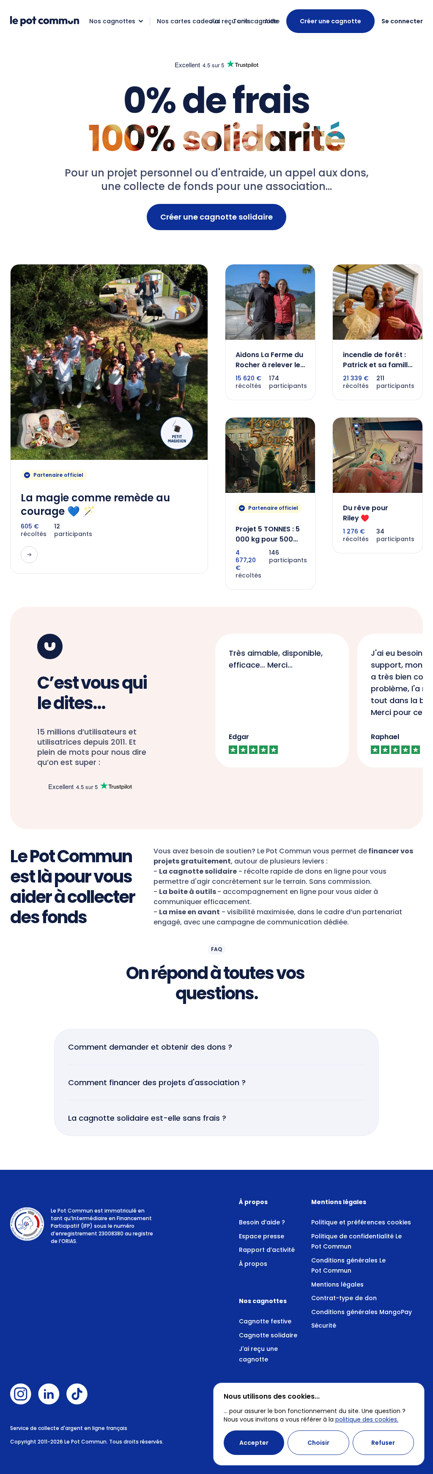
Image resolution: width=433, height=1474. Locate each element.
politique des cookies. (366, 1419)
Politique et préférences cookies (361, 1222)
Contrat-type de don (344, 1298)
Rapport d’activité (267, 1250)
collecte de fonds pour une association (224, 186)
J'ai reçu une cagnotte (245, 21)
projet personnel (149, 173)
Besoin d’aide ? (262, 1222)
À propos (253, 1264)
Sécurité (323, 1325)
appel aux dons (325, 173)
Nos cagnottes (112, 21)
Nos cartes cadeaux (188, 21)
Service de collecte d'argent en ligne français (68, 1428)
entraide (242, 173)
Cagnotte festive (265, 1321)
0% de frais (216, 100)
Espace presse (261, 1236)
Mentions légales (337, 1284)
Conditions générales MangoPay (361, 1312)
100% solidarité (216, 138)
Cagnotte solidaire (268, 1335)
